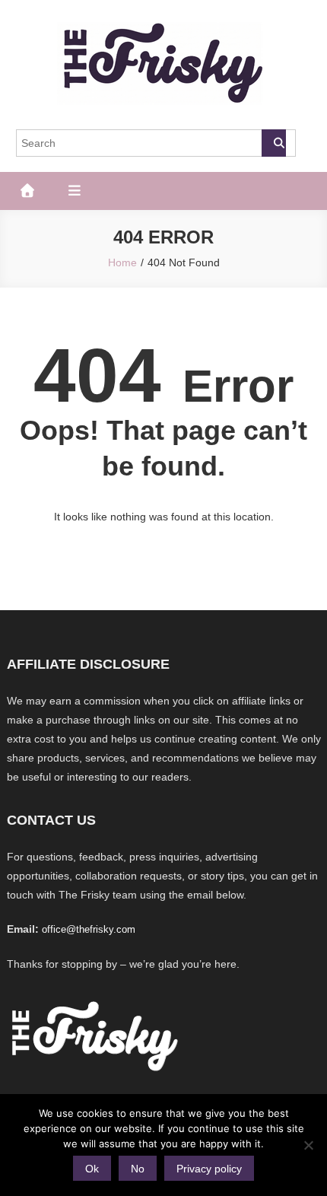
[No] (308, 1145)
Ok (92, 1169)
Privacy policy (209, 1169)
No (137, 1169)
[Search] (274, 143)
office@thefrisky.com (88, 929)
